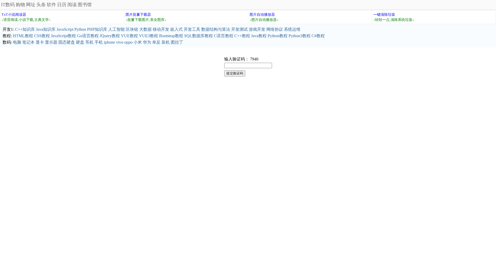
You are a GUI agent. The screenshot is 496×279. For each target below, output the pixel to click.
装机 (165, 42)
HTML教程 (23, 36)
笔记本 (28, 42)
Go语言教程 (88, 36)
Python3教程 (300, 36)
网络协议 (274, 29)
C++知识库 (25, 29)
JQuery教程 (110, 36)
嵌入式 (176, 29)
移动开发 (161, 29)
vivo (119, 42)
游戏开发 (257, 29)
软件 (51, 4)
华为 (147, 42)
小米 (138, 42)
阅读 (72, 4)
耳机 (89, 42)
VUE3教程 (148, 36)
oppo (128, 42)
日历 (61, 4)
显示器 (51, 42)
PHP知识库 (97, 29)
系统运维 (292, 29)
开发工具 (192, 29)
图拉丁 (177, 42)
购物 (20, 4)
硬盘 (80, 42)
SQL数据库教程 (198, 36)
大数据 (145, 29)
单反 (156, 42)
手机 (99, 42)
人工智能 (116, 29)
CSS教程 (42, 36)
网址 (30, 4)
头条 (41, 4)
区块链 (132, 29)
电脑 (17, 42)
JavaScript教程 (63, 36)
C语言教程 (223, 36)
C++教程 (242, 36)
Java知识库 (46, 29)
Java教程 (259, 36)
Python (80, 29)
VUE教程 (129, 36)
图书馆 (85, 4)
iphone (109, 42)
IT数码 (8, 4)
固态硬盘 (66, 42)
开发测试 (239, 29)
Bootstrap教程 (171, 36)
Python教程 (278, 36)
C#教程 (318, 36)
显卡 (40, 42)
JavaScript (65, 29)
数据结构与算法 (215, 29)
